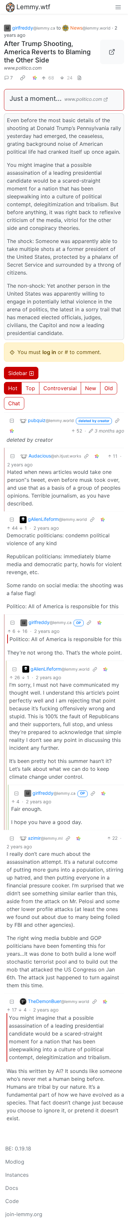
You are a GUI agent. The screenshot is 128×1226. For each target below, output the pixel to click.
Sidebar (17, 373)
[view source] (79, 77)
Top (30, 388)
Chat (14, 403)
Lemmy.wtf (33, 7)
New (90, 388)
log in (49, 352)
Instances (17, 1174)
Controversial (60, 388)
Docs (11, 1188)
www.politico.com (23, 68)
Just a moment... (36, 98)
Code (12, 1201)
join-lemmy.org (23, 1214)
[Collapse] (12, 420)
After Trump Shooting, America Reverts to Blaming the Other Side (47, 52)
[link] (23, 77)
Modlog (14, 1161)
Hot (12, 388)
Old (108, 388)
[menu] (118, 7)
